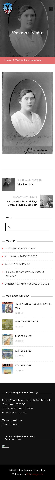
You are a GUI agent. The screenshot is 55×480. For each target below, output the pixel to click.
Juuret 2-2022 (13, 264)
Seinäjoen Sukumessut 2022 (21, 283)
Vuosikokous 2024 (15, 248)
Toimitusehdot (10, 424)
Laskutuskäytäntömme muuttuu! (24, 272)
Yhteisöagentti (34, 474)
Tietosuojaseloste (12, 420)
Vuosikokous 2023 (15, 256)
